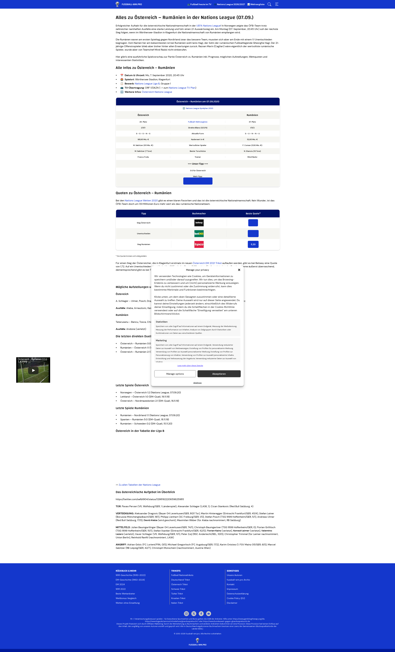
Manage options (175, 373)
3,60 (253, 233)
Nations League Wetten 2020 (141, 200)
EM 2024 (120, 584)
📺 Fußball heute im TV (199, 4)
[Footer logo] (197, 642)
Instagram (186, 613)
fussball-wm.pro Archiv (238, 579)
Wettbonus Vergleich (126, 598)
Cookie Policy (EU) (236, 598)
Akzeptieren (219, 373)
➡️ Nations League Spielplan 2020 (198, 108)
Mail (208, 613)
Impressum (232, 589)
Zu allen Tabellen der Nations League (139, 484)
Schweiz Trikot (178, 589)
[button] (239, 269)
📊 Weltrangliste (255, 4)
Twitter (193, 613)
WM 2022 (121, 589)
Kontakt (230, 584)
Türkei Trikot (177, 593)
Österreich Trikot (179, 584)
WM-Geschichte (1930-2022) (131, 575)
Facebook (201, 613)
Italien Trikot (177, 602)
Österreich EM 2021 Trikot (207, 263)
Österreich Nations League (157, 92)
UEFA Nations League (208, 25)
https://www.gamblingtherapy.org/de (248, 619)
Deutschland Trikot (180, 579)
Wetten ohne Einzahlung (128, 602)
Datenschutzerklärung (238, 593)
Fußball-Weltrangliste (197, 122)
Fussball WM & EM (131, 4)
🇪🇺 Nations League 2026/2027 (229, 4)
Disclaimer (232, 602)
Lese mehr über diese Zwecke (190, 365)
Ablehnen (197, 383)
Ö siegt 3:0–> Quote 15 (197, 181)
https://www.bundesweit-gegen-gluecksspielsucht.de (226, 621)
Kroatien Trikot (178, 598)
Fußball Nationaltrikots (182, 575)
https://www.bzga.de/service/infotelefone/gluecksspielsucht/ (171, 621)
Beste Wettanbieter (125, 593)
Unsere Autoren (234, 575)
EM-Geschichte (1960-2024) (130, 579)
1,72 (253, 222)
